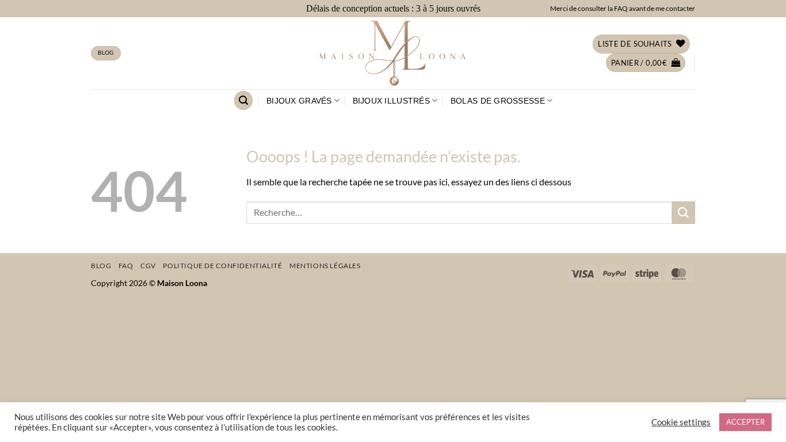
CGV (148, 265)
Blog (101, 265)
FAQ (126, 265)
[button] (645, 63)
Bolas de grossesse (498, 100)
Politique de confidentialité (222, 265)
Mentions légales (325, 265)
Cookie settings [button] (681, 422)
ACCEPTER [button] (745, 421)
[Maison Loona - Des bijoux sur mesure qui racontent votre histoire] (393, 53)
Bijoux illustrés (391, 100)
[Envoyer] (683, 212)
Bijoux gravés (299, 100)
